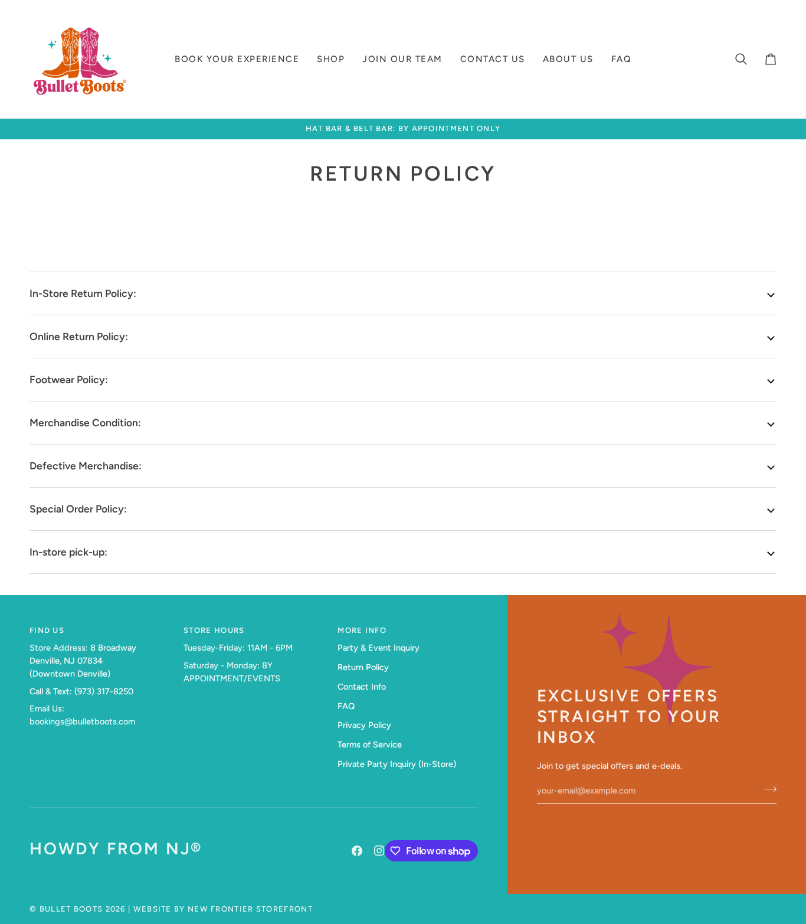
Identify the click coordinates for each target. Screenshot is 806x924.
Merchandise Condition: (85, 422)
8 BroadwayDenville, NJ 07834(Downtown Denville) (83, 660)
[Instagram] (379, 850)
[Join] (766, 789)
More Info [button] (362, 630)
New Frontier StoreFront (250, 909)
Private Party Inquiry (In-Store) (397, 764)
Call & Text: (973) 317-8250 (81, 691)
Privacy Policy (364, 725)
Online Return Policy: (79, 336)
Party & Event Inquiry (379, 647)
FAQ (346, 706)
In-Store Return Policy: (84, 293)
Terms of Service (370, 744)
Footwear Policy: (69, 379)
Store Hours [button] (214, 630)
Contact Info (362, 686)
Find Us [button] (47, 630)
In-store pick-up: (68, 552)
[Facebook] (357, 850)
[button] (237, 59)
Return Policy (363, 667)
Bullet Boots (71, 909)
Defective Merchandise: (86, 465)
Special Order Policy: (78, 508)
